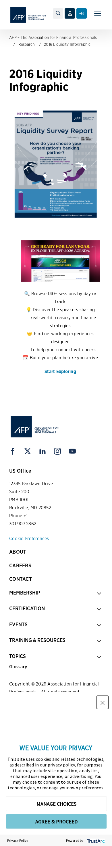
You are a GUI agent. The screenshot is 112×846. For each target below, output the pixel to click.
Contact (20, 579)
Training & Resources (37, 640)
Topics (17, 656)
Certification (27, 608)
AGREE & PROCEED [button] (56, 821)
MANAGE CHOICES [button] (56, 804)
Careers (20, 565)
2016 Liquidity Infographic (67, 44)
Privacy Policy (17, 840)
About (17, 552)
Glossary (18, 666)
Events (18, 624)
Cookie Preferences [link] (29, 538)
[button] (102, 702)
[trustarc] (95, 840)
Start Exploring (60, 371)
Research (26, 44)
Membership (24, 593)
